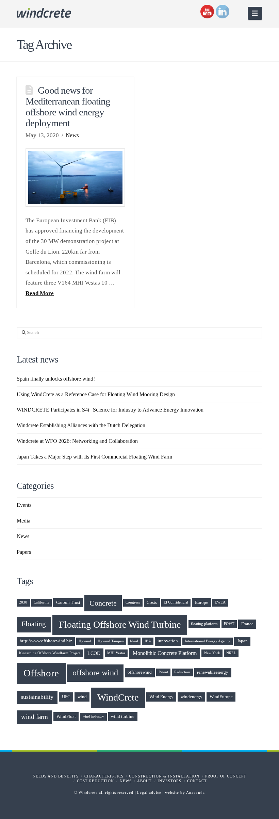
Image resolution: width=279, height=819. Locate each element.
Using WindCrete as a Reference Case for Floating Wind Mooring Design (96, 394)
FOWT (229, 624)
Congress (133, 602)
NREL (231, 653)
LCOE (93, 653)
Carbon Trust (68, 602)
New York (212, 653)
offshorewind (140, 672)
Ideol (134, 641)
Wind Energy (161, 696)
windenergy (191, 696)
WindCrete (117, 697)
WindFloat (66, 716)
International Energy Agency (207, 641)
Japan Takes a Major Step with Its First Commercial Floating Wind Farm (94, 457)
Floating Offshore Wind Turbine (120, 624)
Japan (242, 641)
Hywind (85, 641)
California (41, 602)
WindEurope (221, 696)
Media (23, 521)
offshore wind (95, 672)
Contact (197, 781)
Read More (40, 293)
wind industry (93, 716)
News (72, 135)
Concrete (103, 603)
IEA (148, 641)
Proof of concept (225, 776)
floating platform (204, 624)
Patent (163, 672)
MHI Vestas (116, 653)
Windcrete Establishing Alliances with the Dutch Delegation (81, 425)
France (247, 624)
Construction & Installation (164, 776)
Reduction (182, 672)
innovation (168, 641)
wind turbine (122, 716)
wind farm (34, 716)
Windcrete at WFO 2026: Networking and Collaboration (77, 441)
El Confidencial (176, 602)
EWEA (220, 602)
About (144, 781)
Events (24, 505)
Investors (169, 781)
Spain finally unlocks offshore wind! (56, 379)
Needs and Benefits (56, 776)
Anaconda (195, 792)
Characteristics (104, 776)
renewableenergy (212, 672)
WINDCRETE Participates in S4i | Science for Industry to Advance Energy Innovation (110, 410)
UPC (66, 696)
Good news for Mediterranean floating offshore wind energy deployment (68, 106)
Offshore (41, 673)
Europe (201, 602)
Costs (152, 602)
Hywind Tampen (111, 641)
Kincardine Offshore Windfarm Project (49, 653)
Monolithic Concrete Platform (165, 653)
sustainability (37, 696)
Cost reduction (95, 781)
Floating (33, 624)
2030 (23, 602)
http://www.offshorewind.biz (46, 641)
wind (82, 696)
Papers (24, 552)
